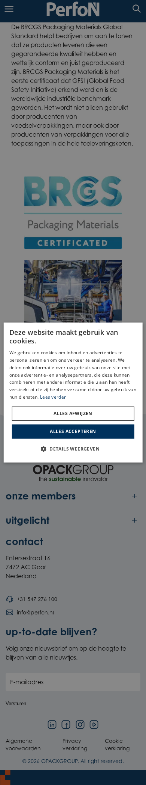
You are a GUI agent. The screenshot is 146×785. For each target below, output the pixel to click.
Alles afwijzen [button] (73, 413)
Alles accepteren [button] (73, 431)
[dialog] (73, 393)
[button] (73, 448)
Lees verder (53, 397)
